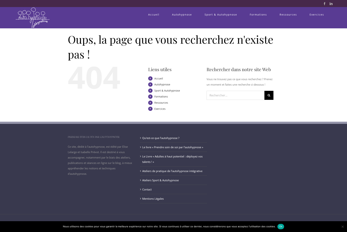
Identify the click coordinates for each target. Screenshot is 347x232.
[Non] (342, 226)
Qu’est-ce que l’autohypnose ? (160, 138)
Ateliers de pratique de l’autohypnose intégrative (172, 171)
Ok (280, 226)
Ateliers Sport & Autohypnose (160, 180)
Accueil (158, 78)
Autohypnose (162, 84)
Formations (161, 96)
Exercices (160, 108)
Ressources (161, 102)
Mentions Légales (153, 198)
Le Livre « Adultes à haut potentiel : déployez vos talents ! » (172, 159)
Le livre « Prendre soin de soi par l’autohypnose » (172, 147)
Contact (147, 189)
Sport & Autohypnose (167, 90)
